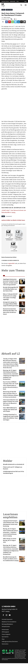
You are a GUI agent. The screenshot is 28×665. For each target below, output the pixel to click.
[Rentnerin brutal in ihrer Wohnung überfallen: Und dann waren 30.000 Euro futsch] (22, 311)
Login (25, 1)
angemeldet (11, 263)
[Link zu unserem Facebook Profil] (3, 615)
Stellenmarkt (12, 1)
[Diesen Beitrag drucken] (24, 21)
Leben (3, 9)
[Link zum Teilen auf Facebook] (6, 21)
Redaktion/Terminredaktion (9, 621)
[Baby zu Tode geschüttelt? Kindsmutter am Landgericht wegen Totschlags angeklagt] (22, 296)
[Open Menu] (25, 5)
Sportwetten (5, 636)
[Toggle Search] (21, 5)
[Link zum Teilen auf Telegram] (15, 21)
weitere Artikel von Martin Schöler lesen (13, 220)
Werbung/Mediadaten (7, 624)
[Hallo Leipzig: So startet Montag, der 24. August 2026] (22, 541)
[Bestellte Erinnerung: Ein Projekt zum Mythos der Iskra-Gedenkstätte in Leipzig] (22, 559)
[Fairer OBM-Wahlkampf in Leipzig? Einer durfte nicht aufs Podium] (22, 410)
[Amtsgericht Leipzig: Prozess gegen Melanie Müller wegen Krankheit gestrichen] (22, 304)
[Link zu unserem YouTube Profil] (9, 615)
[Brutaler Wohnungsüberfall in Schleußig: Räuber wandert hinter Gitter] (22, 289)
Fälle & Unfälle (9, 9)
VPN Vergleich (5, 632)
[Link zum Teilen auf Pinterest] (9, 21)
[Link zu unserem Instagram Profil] (6, 615)
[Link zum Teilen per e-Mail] (21, 21)
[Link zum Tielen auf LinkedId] (18, 21)
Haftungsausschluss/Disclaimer (10, 641)
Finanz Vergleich (6, 634)
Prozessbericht (9, 216)
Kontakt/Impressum (7, 619)
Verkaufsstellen (6, 626)
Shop (18, 1)
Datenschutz (5, 644)
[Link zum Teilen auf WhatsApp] (12, 21)
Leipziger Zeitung (5, 1)
